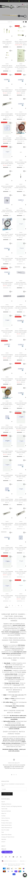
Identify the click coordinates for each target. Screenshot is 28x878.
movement (17, 633)
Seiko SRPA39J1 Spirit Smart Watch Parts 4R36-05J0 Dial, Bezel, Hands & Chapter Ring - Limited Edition (7, 403)
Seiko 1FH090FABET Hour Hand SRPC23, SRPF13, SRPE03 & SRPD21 (7, 548)
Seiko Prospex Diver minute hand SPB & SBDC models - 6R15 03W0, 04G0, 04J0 (21, 187)
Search (3, 801)
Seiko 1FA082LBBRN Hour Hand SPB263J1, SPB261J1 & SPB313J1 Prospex (7, 596)
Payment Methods (6, 811)
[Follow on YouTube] (13, 857)
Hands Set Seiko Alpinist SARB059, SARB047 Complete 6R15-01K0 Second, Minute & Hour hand (7, 66)
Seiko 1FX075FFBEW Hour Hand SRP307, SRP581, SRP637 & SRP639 (7, 500)
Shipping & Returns (6, 804)
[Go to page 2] (21, 605)
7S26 (13, 694)
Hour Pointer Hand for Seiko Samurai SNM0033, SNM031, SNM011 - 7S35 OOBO (7, 307)
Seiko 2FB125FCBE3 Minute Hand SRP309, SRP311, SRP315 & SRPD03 (21, 403)
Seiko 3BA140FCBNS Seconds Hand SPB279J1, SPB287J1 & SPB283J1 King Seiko (21, 428)
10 (18, 605)
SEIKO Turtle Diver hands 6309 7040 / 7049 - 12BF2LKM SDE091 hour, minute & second (21, 42)
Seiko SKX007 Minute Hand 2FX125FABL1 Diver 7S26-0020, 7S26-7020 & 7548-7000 (7, 138)
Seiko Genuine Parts (6, 825)
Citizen (7, 698)
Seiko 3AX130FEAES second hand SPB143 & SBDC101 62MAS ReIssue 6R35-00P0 (21, 114)
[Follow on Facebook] (2, 857)
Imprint (3, 841)
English (22, 861)
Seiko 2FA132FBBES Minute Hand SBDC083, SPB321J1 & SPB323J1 (21, 452)
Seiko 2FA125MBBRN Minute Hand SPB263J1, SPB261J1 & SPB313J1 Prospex (7, 572)
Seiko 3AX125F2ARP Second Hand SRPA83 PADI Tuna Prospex (21, 379)
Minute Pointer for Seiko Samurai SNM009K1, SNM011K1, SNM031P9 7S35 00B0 (21, 307)
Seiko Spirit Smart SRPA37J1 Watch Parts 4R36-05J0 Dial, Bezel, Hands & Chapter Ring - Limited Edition (7, 235)
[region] (14, 765)
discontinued (16, 684)
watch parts (7, 766)
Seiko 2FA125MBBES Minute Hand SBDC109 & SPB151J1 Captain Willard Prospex (7, 379)
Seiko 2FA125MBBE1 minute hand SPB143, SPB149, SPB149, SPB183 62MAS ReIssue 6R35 (21, 90)
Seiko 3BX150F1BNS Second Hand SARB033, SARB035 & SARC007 (21, 235)
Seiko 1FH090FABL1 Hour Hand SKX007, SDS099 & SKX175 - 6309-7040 (7, 163)
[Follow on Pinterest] (9, 857)
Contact (3, 815)
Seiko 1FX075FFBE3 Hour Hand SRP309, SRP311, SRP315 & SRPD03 (7, 428)
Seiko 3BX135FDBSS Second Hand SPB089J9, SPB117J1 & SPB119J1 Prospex (7, 524)
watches (24, 672)
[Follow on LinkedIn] (21, 857)
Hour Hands (7, 663)
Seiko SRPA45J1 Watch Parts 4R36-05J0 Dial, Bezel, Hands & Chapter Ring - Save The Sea (21, 138)
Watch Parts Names (6, 834)
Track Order (4, 808)
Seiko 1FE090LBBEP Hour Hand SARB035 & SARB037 (21, 500)
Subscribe (7, 793)
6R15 (22, 694)
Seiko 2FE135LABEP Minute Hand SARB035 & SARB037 (21, 572)
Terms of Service (5, 818)
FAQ (2, 832)
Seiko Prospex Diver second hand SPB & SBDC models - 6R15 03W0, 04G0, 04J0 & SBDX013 (21, 283)
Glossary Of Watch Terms (7, 837)
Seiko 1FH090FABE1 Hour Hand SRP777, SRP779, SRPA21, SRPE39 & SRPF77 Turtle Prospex (21, 355)
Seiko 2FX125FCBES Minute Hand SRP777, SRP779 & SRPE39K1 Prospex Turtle (21, 548)
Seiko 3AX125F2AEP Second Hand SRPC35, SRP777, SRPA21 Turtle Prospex (7, 259)
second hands (15, 631)
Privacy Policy (5, 820)
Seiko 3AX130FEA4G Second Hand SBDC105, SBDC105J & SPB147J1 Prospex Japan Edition (21, 596)
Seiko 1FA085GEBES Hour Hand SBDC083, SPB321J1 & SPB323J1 (7, 476)
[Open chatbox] (25, 875)
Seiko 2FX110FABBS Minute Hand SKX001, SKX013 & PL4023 (7, 331)
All (3, 645)
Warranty (3, 839)
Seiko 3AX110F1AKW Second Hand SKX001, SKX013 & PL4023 (21, 259)
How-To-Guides (5, 830)
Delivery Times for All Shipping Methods (11, 806)
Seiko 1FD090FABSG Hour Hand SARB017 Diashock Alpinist (21, 331)
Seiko (7, 39)
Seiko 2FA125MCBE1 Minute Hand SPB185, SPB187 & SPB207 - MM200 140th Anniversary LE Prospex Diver (7, 187)
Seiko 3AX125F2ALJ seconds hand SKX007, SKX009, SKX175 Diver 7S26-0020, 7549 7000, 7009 (7, 90)
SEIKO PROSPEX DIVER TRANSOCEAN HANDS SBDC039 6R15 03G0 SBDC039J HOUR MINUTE (21, 66)
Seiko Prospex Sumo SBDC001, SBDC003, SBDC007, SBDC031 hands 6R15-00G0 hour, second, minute (7, 42)
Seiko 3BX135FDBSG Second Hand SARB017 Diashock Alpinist (7, 283)
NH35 (16, 694)
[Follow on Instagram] (6, 857)
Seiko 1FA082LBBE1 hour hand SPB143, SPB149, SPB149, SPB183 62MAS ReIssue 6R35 (7, 114)
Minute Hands (8, 666)
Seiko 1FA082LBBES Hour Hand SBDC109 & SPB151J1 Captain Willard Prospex (21, 524)
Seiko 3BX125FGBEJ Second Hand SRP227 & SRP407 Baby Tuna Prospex (21, 476)
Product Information (6, 823)
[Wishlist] (23, 8)
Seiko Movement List (6, 827)
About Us (3, 813)
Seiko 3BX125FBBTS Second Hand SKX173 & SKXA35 (7, 452)
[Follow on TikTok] (17, 857)
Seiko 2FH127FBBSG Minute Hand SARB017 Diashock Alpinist (7, 355)
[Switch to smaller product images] (26, 21)
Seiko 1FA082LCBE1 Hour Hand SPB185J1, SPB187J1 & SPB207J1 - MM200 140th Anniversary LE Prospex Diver (21, 163)
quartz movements (16, 648)
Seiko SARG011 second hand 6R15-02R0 (21, 211)
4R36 (19, 694)
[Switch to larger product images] (23, 21)
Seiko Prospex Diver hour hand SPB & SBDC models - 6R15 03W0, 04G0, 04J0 (7, 211)
